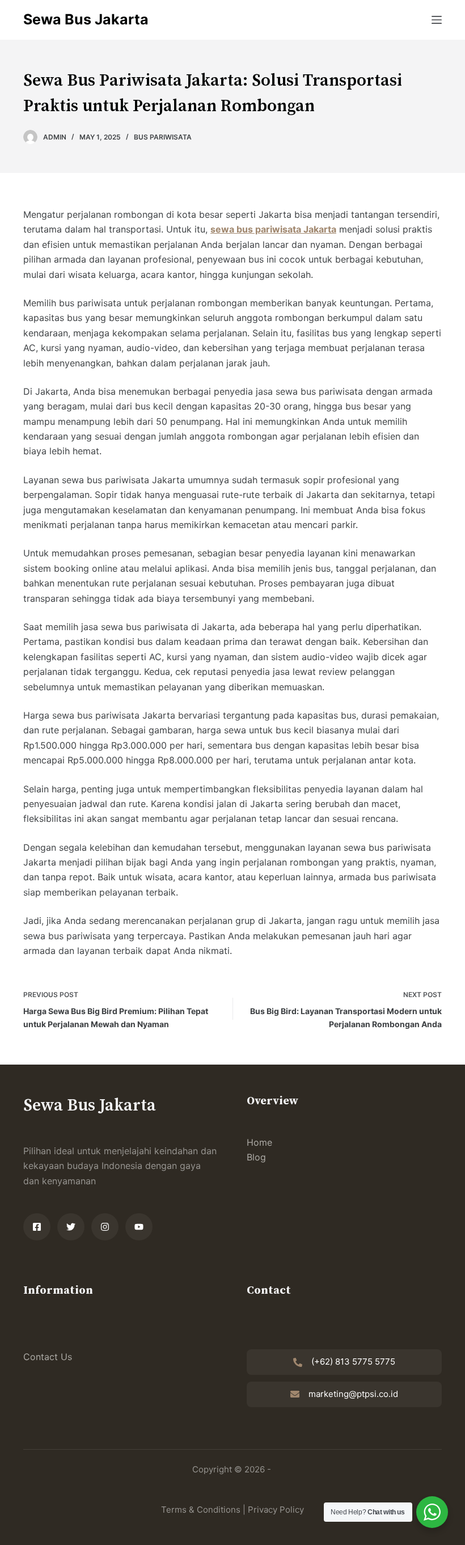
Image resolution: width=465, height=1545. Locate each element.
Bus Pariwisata (163, 137)
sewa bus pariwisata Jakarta (273, 229)
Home (259, 1142)
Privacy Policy (276, 1509)
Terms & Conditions (200, 1509)
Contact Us (47, 1356)
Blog (256, 1157)
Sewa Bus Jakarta (86, 19)
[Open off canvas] (437, 20)
